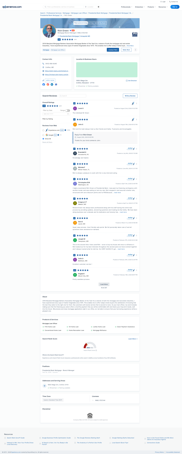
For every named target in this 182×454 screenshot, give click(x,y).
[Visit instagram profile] (48, 84)
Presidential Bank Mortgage (98, 13)
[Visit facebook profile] (43, 84)
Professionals (125, 7)
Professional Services (54, 13)
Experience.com (16, 452)
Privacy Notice (159, 452)
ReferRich (126, 50)
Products (151, 7)
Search (42, 13)
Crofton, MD (49, 67)
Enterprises (139, 7)
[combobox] (64, 7)
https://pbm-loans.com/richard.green (57, 71)
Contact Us (174, 1)
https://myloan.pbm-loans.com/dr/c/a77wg (57, 74)
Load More (104, 284)
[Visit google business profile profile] (56, 84)
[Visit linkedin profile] (52, 84)
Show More (130, 45)
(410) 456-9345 (51, 63)
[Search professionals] (98, 7)
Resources (162, 7)
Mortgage (66, 13)
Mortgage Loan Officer (79, 13)
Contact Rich (112, 50)
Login (163, 1)
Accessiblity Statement (173, 452)
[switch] (67, 110)
